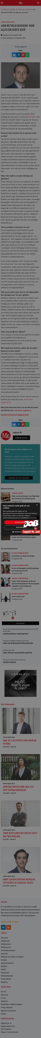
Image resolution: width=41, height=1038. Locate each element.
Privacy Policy (33, 518)
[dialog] (20, 519)
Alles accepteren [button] (21, 522)
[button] (20, 532)
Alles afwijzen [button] (21, 527)
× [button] (37, 505)
